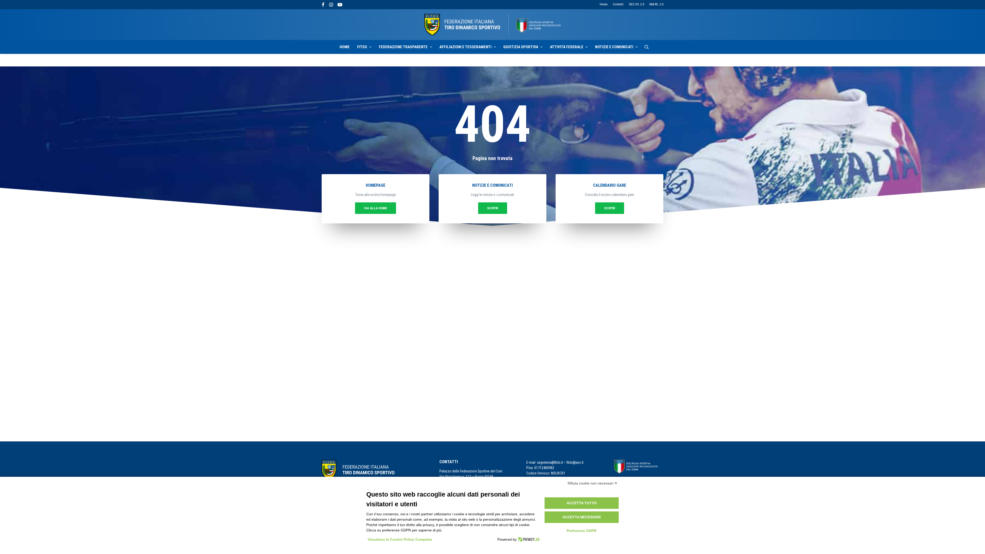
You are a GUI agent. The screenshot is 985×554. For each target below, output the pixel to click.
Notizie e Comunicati (614, 47)
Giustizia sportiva (520, 47)
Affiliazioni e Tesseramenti (465, 47)
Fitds (362, 47)
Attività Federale (566, 47)
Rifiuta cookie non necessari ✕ (592, 483)
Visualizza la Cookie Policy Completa (400, 539)
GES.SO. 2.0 (636, 4)
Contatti (618, 4)
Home (603, 4)
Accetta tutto (582, 503)
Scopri (492, 208)
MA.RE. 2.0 (656, 4)
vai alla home (375, 208)
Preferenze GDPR (581, 531)
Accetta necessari (582, 517)
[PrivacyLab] (528, 539)
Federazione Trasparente (403, 47)
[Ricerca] (646, 47)
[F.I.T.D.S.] (492, 24)
